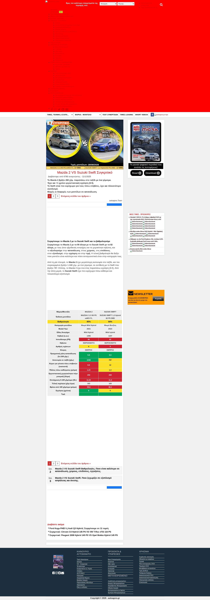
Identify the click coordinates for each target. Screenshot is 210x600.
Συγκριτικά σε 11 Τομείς (84, 569)
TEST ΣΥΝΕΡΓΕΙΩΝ (110, 115)
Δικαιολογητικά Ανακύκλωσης (64, 86)
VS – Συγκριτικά (82, 564)
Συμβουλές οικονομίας (62, 64)
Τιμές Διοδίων (59, 80)
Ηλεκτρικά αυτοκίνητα (62, 38)
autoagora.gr (114, 598)
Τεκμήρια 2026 (60, 75)
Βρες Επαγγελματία (61, 47)
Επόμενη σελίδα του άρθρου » (76, 196)
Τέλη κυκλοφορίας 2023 (147, 564)
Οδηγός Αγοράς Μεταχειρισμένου (66, 104)
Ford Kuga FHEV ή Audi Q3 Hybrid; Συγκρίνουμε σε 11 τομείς (79, 528)
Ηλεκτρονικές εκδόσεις (57, 89)
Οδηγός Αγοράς (113, 588)
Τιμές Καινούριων (82, 559)
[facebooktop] (151, 114)
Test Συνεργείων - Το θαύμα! (59, 14)
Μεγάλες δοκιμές (60, 29)
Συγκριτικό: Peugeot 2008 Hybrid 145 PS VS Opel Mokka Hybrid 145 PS (84, 535)
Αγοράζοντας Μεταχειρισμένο (64, 102)
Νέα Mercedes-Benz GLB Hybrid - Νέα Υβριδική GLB (146, 233)
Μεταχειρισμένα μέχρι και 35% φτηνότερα (68, 95)
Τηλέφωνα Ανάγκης (61, 82)
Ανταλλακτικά (59, 53)
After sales (58, 51)
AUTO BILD (80, 573)
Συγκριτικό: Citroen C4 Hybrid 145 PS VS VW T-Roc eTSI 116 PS (80, 532)
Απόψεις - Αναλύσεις (57, 18)
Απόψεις (79, 571)
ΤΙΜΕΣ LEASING (126, 115)
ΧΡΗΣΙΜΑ (53, 71)
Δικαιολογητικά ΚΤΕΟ (62, 84)
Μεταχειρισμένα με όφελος (116, 590)
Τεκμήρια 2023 (144, 566)
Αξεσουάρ (58, 58)
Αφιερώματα (81, 585)
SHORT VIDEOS (141, 115)
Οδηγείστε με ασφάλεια (62, 67)
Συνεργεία (58, 56)
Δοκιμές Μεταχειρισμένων (63, 100)
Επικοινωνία (54, 91)
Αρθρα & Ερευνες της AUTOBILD (66, 32)
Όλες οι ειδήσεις (55, 42)
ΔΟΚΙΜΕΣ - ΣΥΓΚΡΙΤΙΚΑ (58, 21)
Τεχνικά (57, 69)
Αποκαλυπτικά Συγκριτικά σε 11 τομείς (67, 25)
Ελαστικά (58, 49)
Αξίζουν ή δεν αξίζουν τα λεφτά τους (62, 16)
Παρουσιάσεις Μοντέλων (63, 40)
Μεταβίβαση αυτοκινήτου (63, 78)
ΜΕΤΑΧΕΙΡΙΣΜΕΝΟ (56, 93)
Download (151, 173)
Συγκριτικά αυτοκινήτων (63, 27)
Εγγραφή (158, 299)
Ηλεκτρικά (80, 575)
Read (135, 173)
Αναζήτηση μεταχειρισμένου (64, 97)
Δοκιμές (57, 23)
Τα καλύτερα (59, 34)
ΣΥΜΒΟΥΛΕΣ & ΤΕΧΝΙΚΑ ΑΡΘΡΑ (61, 62)
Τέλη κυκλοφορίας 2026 (63, 73)
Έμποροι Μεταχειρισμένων (64, 106)
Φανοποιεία (59, 60)
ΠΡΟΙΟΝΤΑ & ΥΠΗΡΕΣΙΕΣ (59, 45)
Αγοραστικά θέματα (61, 36)
